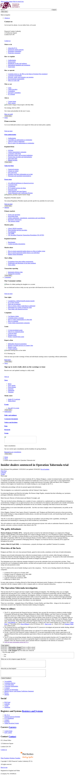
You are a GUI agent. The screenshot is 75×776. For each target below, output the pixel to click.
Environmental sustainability (16, 79)
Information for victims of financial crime (20, 307)
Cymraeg (7, 688)
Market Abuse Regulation (15, 254)
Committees (11, 91)
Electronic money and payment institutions (20, 155)
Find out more (8, 131)
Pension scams (12, 335)
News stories (11, 385)
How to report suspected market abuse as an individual (24, 253)
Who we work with (13, 80)
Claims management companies (17, 152)
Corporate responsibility (15, 75)
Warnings (11, 392)
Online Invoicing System (11, 723)
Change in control (13, 171)
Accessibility (8, 681)
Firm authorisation (10, 134)
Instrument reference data (15, 272)
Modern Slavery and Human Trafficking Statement (19, 691)
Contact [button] (12, 736)
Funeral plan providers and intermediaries (20, 157)
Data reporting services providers (17, 230)
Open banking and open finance (17, 191)
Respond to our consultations (12, 452)
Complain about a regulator (16, 318)
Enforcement (11, 62)
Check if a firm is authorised (16, 141)
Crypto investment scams (15, 330)
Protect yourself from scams (16, 336)
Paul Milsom (11, 622)
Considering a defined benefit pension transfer (21, 301)
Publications (7, 411)
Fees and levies (12, 172)
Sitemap (6, 694)
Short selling (11, 265)
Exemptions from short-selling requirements (20, 261)
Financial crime (12, 189)
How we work (8, 114)
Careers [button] (12, 727)
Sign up (6, 376)
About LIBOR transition (15, 228)
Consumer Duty (12, 185)
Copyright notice (9, 684)
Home (6, 457)
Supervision (11, 67)
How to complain (13, 321)
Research (7, 429)
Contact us (7, 41)
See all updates (45, 469)
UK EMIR (11, 233)
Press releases (12, 387)
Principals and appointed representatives (19, 176)
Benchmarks (11, 242)
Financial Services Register (12, 716)
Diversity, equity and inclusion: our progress (20, 77)
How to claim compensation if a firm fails (20, 319)
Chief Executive (12, 89)
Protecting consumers (14, 53)
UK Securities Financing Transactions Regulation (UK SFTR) (26, 235)
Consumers (7, 277)
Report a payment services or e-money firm (20, 345)
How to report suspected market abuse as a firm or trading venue (26, 251)
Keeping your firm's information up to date (20, 174)
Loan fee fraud (12, 333)
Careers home (12, 101)
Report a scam (12, 347)
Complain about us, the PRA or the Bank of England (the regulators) (28, 74)
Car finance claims (13, 316)
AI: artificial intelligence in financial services (21, 183)
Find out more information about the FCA (16, 642)
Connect (6, 720)
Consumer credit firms (14, 153)
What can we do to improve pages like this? (13, 659)
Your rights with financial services (18, 309)
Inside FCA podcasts (14, 399)
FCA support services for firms (17, 188)
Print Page (4, 471)
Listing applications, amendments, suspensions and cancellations (26, 218)
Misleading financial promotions (17, 344)
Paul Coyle (48, 624)
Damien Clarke (69, 624)
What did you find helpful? (8, 668)
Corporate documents (11, 419)
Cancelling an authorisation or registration (20, 140)
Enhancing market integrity (16, 49)
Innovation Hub (12, 158)
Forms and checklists (14, 214)
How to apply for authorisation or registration (21, 143)
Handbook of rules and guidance (17, 63)
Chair (9, 88)
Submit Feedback (6, 678)
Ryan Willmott (25, 624)
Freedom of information (11, 689)
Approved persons (13, 169)
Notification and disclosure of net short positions (22, 263)
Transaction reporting (14, 273)
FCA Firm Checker (13, 302)
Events (6, 404)
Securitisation (12, 232)
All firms (10, 150)
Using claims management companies (19, 323)
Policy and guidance (10, 415)
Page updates (5, 645)
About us (7, 18)
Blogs (9, 384)
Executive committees (14, 92)
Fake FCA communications (16, 331)
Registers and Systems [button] (32, 711)
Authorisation (12, 60)
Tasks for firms (9, 165)
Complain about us (9, 683)
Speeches (10, 389)
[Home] (10, 8)
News (6, 363)
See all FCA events (13, 408)
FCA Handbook (9, 718)
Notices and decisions (10, 422)
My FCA (7, 715)
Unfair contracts (12, 349)
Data (5, 426)
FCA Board (11, 94)
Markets (6, 207)
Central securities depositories (16, 244)
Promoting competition (14, 51)
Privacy (6, 693)
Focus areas (8, 179)
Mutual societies (12, 160)
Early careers (12, 103)
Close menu (8, 116)
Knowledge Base (13, 216)
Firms (6, 117)
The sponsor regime (13, 221)
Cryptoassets (11, 186)
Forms (6, 433)
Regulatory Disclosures (14, 219)
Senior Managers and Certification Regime (20, 193)
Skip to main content (7, 1)
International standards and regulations (19, 65)
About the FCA (12, 48)
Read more (7, 359)
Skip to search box (18, 1)
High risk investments (14, 304)
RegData (7, 721)
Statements (11, 390)
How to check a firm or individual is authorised (21, 306)
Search (3, 9)
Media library (12, 401)
